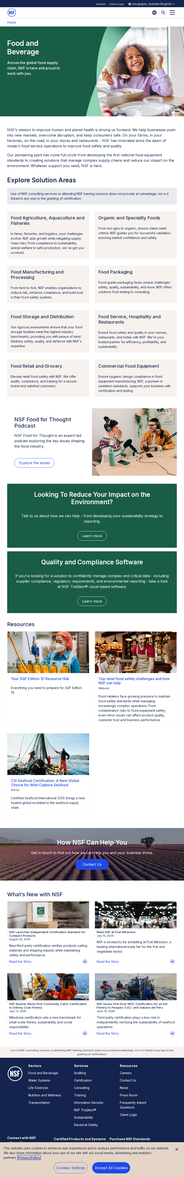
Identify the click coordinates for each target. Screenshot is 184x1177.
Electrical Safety (86, 1125)
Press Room (129, 1095)
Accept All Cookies (111, 1168)
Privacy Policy (29, 1157)
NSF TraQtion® (85, 1110)
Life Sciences (38, 1088)
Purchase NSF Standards (130, 1139)
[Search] (163, 12)
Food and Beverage (43, 1073)
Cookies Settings (70, 1168)
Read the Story (20, 961)
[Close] (177, 1149)
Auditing (80, 1073)
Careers (101, 4)
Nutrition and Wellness (44, 1095)
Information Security (88, 1102)
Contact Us (128, 1080)
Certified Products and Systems (80, 1139)
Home (11, 22)
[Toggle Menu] (172, 12)
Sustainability (83, 1117)
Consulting (82, 1088)
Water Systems (39, 1080)
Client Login (116, 4)
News (124, 1088)
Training (80, 1095)
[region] (92, 1159)
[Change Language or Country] (154, 12)
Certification (83, 1080)
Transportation (39, 1102)
